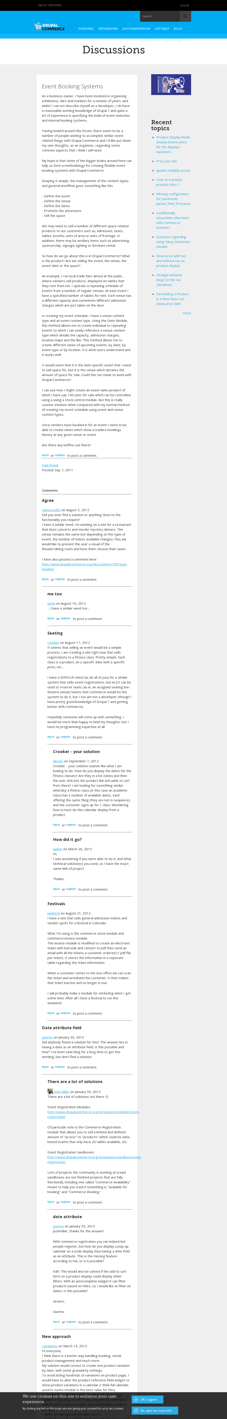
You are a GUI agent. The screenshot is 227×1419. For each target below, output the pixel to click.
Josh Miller (61, 1091)
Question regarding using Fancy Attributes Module (173, 242)
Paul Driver (50, 465)
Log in (184, 5)
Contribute (150, 40)
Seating (55, 633)
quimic (58, 849)
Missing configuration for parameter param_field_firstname (173, 199)
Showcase (173, 40)
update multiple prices (173, 170)
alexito (58, 761)
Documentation (136, 28)
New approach (56, 1336)
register (60, 455)
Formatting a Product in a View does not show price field (172, 299)
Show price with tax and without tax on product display (171, 261)
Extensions (108, 28)
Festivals (56, 903)
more (187, 313)
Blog (178, 28)
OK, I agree (149, 1399)
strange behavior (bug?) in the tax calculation (169, 280)
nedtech (53, 913)
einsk (51, 603)
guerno (47, 1037)
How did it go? (67, 839)
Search (147, 16)
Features (86, 28)
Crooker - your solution (76, 751)
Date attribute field (61, 1027)
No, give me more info (156, 1410)
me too (54, 593)
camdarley (50, 1346)
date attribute (67, 1216)
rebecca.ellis (51, 510)
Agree (48, 500)
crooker (53, 642)
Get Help (162, 28)
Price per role (166, 161)
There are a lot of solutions (74, 1081)
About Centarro (50, 5)
